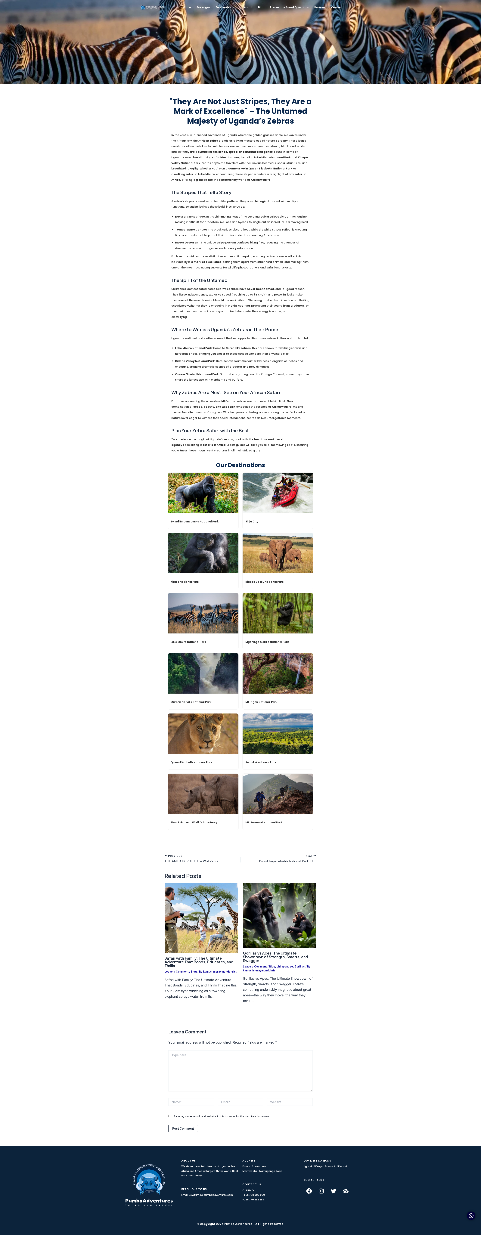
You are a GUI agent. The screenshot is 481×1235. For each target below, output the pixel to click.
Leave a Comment (176, 971)
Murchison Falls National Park (191, 702)
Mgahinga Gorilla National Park (267, 642)
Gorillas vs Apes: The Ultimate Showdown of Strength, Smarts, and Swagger (275, 957)
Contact (337, 7)
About (248, 7)
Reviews (319, 7)
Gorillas (299, 966)
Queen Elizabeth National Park (191, 762)
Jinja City (251, 521)
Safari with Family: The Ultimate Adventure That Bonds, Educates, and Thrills (199, 962)
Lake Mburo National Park (188, 642)
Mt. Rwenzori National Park (263, 822)
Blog (261, 7)
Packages (203, 7)
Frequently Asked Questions (289, 7)
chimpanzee (285, 966)
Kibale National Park (185, 582)
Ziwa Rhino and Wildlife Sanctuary (194, 822)
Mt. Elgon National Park (261, 702)
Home (187, 7)
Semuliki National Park (260, 762)
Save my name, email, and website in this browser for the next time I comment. (222, 1116)
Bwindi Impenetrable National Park (195, 521)
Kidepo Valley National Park (264, 582)
